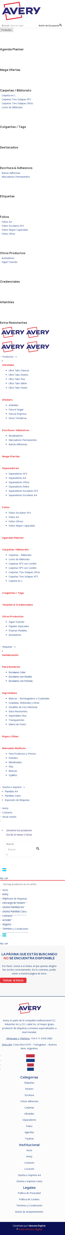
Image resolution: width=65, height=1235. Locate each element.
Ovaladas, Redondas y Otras (24, 702)
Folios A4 (7, 221)
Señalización (10, 655)
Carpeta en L (9, 95)
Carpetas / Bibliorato (15, 90)
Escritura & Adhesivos (16, 168)
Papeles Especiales (19, 626)
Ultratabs (8, 365)
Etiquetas (7, 196)
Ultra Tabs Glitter (18, 383)
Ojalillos (13, 775)
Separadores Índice (19, 486)
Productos (6, 29)
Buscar (10, 843)
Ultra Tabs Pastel (18, 387)
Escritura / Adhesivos (15, 430)
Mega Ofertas (10, 70)
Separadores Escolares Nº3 (23, 490)
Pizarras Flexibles (18, 630)
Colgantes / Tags (13, 127)
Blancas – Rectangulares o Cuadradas (29, 698)
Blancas (13, 770)
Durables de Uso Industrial (23, 707)
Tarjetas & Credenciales (17, 604)
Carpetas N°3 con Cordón (22, 563)
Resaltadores (16, 435)
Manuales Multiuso (14, 748)
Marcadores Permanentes (16, 176)
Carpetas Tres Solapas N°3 (16, 99)
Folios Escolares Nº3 (13, 225)
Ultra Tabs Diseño (18, 374)
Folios (4, 217)
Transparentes (16, 720)
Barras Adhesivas (11, 172)
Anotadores (8, 258)
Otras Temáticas (18, 418)
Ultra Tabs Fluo (17, 379)
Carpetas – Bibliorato (20, 555)
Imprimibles (9, 693)
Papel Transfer (10, 262)
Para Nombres (11, 667)
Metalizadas (15, 762)
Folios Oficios (16, 521)
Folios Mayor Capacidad (15, 229)
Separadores (10, 468)
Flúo (11, 766)
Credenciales (10, 281)
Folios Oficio (8, 233)
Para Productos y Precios (22, 753)
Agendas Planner (13, 537)
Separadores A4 (17, 477)
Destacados (9, 147)
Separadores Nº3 (18, 473)
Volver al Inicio (13, 980)
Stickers (7, 399)
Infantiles (7, 302)
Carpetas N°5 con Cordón (22, 567)
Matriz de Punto (17, 724)
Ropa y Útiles (10, 736)
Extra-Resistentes (13, 323)
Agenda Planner (12, 49)
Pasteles (13, 757)
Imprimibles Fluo (17, 715)
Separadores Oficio (19, 482)
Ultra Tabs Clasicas (19, 370)
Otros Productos (12, 253)
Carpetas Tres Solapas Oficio (17, 103)
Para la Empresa (17, 413)
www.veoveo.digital (30, 1229)
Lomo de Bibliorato (12, 107)
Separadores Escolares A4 (23, 495)
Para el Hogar (16, 409)
